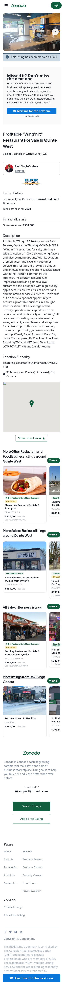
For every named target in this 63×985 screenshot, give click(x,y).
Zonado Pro (10, 867)
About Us (9, 875)
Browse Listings (13, 907)
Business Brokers (33, 859)
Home (7, 851)
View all (53, 460)
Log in (56, 5)
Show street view (29, 438)
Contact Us (10, 883)
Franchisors (29, 883)
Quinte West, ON (36, 153)
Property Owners (32, 875)
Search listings (31, 806)
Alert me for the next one (34, 111)
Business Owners (33, 867)
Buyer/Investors (32, 891)
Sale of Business (13, 153)
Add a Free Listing (31, 819)
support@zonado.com (33, 791)
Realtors (27, 851)
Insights (8, 859)
